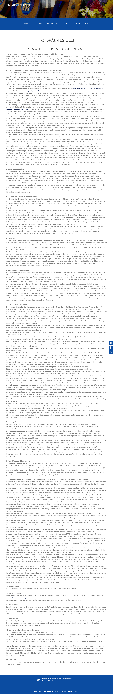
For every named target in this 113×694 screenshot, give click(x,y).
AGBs (70, 691)
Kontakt (77, 24)
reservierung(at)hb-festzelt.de (30, 91)
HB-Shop (86, 24)
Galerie (69, 24)
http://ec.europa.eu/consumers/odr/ (24, 598)
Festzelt (27, 24)
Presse (75, 691)
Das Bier (50, 24)
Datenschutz (62, 691)
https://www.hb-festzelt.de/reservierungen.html (86, 88)
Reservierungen (38, 24)
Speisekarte (60, 24)
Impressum (51, 691)
